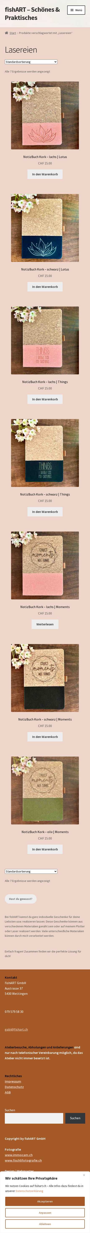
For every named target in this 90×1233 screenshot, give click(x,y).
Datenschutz (14, 1087)
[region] (45, 1202)
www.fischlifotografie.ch (23, 1160)
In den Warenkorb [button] (45, 174)
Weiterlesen (45, 624)
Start (13, 33)
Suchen (10, 1110)
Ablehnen (45, 1224)
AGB (8, 1092)
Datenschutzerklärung (29, 1191)
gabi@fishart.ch (16, 1029)
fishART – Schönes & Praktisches (32, 13)
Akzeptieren (45, 1201)
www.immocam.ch (19, 1155)
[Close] (85, 1174)
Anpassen (45, 1213)
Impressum (13, 1081)
